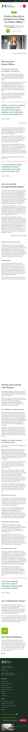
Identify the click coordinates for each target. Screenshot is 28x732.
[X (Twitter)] (11, 714)
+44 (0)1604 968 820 (20, 6)
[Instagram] (5, 714)
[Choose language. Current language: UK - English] (24, 1)
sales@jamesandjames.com (10, 674)
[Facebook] (2, 714)
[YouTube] (17, 714)
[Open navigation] (24, 6)
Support (15, 1)
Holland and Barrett (11, 152)
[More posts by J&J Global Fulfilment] (4, 653)
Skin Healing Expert (13, 141)
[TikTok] (8, 714)
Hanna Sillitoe (8, 75)
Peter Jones (11, 148)
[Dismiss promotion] (12, 725)
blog (3, 132)
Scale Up (14, 12)
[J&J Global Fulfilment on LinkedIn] (2, 653)
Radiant (12, 133)
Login (20, 1)
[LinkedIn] (14, 714)
